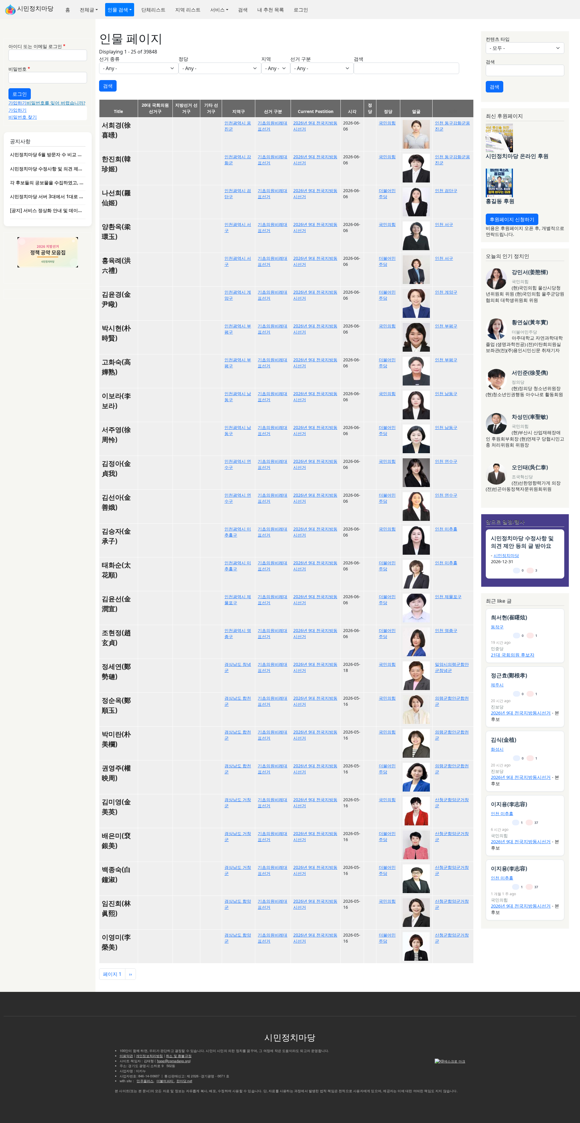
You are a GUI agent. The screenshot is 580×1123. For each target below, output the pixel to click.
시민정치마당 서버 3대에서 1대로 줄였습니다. (47, 196)
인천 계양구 (446, 292)
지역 (266, 59)
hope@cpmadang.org (173, 1060)
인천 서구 (444, 224)
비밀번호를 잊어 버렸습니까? (56, 103)
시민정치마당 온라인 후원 (517, 156)
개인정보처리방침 (149, 1055)
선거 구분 (300, 59)
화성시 (497, 749)
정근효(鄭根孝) (509, 675)
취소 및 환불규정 (179, 1055)
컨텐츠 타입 (498, 39)
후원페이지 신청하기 (512, 219)
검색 (243, 9)
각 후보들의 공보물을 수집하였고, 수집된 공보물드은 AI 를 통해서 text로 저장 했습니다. (47, 182)
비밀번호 (17, 69)
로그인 (301, 9)
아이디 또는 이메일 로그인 (35, 46)
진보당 (497, 707)
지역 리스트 (188, 9)
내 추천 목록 (270, 9)
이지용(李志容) (509, 804)
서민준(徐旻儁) (530, 372)
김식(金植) (503, 739)
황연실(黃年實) (530, 322)
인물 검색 (118, 9)
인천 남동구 (446, 393)
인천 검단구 (446, 190)
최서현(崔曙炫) (509, 617)
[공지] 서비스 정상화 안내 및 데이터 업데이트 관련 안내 (47, 210)
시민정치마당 (34, 8)
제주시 (497, 685)
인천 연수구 (446, 461)
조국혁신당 (522, 476)
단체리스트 (153, 9)
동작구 (497, 627)
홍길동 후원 (500, 201)
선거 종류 (109, 59)
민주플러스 (145, 1080)
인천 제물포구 (448, 596)
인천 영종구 (446, 630)
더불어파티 (165, 1080)
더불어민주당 (524, 332)
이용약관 (126, 1055)
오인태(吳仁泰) (530, 467)
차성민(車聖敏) (530, 416)
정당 (183, 59)
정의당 (518, 382)
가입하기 (17, 103)
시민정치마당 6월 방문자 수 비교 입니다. (47, 154)
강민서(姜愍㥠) (530, 272)
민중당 (497, 648)
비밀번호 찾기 (22, 117)
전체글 (87, 9)
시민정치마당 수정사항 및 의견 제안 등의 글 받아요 (47, 169)
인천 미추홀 (446, 529)
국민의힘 (387, 123)
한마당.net (184, 1080)
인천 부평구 (446, 326)
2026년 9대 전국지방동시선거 (521, 713)
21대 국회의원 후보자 (512, 655)
